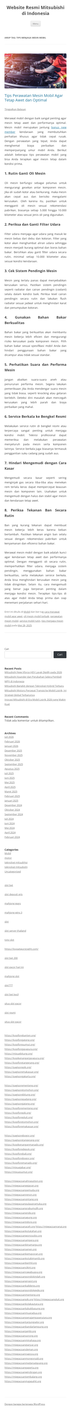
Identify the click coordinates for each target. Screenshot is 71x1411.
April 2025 (10, 787)
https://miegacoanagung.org (21, 1217)
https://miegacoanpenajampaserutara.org (28, 1317)
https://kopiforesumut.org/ (20, 1044)
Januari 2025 (11, 800)
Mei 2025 (10, 782)
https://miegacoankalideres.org (22, 1285)
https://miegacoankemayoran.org (24, 1254)
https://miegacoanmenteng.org (22, 1294)
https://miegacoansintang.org (21, 1199)
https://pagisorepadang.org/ (21, 1099)
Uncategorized (13, 871)
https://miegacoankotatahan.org (23, 1231)
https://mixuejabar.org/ (18, 1167)
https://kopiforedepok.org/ (20, 1149)
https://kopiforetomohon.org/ (22, 1122)
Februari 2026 (12, 741)
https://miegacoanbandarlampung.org (26, 1326)
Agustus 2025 (12, 768)
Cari (7, 649)
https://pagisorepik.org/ (18, 1067)
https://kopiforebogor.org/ (20, 1158)
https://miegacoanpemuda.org (22, 1190)
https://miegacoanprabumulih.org (24, 1208)
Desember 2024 (13, 805)
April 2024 (10, 832)
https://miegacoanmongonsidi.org (24, 1358)
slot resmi (10, 1012)
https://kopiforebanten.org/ (20, 1035)
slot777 (9, 985)
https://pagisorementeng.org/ (21, 1085)
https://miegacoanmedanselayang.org (26, 1363)
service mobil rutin (30, 621)
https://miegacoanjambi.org (20, 1331)
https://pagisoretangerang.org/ (22, 1140)
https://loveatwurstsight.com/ (21, 949)
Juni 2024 (10, 823)
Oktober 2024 (12, 809)
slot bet (9, 885)
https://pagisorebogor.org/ (20, 1135)
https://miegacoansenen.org (21, 1249)
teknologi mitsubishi (16, 867)
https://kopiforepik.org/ (18, 1112)
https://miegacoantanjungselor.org (24, 1322)
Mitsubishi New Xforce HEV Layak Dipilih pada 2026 (33, 672)
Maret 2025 (11, 791)
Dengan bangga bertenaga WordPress (25, 1404)
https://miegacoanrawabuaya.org (23, 1272)
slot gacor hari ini (14, 967)
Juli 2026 (9, 737)
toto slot (9, 939)
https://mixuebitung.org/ (19, 1053)
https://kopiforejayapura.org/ (21, 1049)
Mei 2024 (10, 828)
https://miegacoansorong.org (21, 1335)
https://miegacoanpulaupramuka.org (25, 1203)
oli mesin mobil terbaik (36, 616)
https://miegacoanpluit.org (49, 1299)
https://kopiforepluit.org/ (19, 1117)
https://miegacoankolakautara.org (24, 1304)
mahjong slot (12, 976)
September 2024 (14, 814)
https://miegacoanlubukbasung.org (24, 1308)
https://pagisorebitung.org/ (20, 1094)
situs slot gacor (13, 1003)
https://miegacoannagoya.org (21, 1354)
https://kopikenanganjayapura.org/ (24, 1058)
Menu (35, 23)
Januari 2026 (11, 746)
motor (8, 858)
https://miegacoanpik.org (19, 1299)
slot (7, 921)
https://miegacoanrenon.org (21, 1194)
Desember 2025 (13, 750)
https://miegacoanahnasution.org (24, 1181)
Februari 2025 (12, 796)
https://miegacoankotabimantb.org (24, 1258)
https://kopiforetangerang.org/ (22, 1062)
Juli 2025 (9, 773)
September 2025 (14, 764)
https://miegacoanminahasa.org (23, 1340)
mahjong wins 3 (13, 912)
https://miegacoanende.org (20, 1213)
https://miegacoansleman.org (21, 1349)
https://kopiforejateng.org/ (20, 1040)
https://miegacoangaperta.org (21, 1367)
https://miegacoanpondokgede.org (24, 1290)
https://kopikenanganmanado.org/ (24, 1144)
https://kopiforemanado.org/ (21, 1162)
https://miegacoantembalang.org (23, 1376)
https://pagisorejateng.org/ (20, 1103)
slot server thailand (15, 930)
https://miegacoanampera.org (21, 1240)
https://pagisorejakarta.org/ (20, 1076)
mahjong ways (13, 903)
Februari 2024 (12, 837)
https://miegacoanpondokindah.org (25, 1276)
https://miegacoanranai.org (51, 1226)
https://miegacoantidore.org (21, 1222)
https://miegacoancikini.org (20, 1267)
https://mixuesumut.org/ (19, 1172)
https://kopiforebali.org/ (18, 1153)
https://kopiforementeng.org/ (21, 1108)
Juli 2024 (9, 819)
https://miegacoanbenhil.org (21, 1263)
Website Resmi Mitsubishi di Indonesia (35, 10)
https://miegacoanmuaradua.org (23, 1313)
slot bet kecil (12, 994)
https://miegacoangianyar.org (21, 1345)
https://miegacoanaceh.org (20, 1226)
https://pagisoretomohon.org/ (22, 1090)
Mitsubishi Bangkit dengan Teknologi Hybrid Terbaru (34, 686)
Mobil (27, 611)
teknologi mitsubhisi (16, 862)
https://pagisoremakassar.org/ (22, 1071)
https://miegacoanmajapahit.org (23, 1381)
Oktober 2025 (12, 759)
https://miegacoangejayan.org (21, 1185)
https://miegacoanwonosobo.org (23, 1235)
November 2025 (14, 755)
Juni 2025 (10, 778)
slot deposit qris (14, 894)
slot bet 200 (11, 958)
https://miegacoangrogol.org (21, 1281)
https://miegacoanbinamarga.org (23, 1244)
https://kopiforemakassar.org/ (22, 1126)
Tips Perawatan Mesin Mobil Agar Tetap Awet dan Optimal (34, 98)
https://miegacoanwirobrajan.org (23, 1372)
